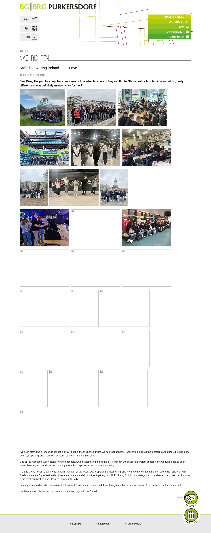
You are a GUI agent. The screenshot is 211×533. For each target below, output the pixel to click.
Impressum (104, 523)
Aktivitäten (176, 21)
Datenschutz (134, 523)
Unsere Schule (174, 16)
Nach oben (183, 497)
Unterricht (176, 36)
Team (180, 26)
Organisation (175, 31)
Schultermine (191, 515)
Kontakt (76, 523)
